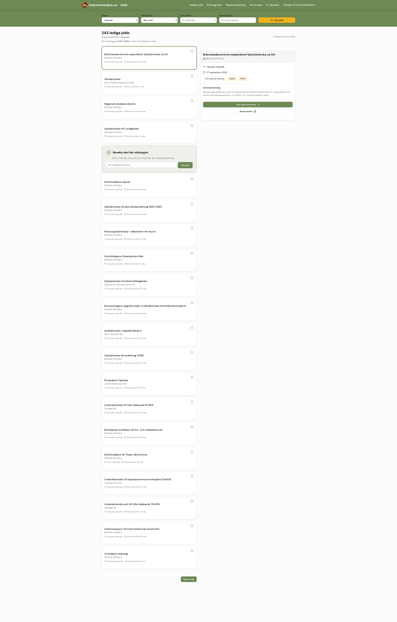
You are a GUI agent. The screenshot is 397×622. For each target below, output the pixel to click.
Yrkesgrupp (146, 15)
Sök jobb (278, 20)
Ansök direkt (246, 111)
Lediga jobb (196, 5)
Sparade (274, 5)
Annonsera (255, 5)
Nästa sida (188, 579)
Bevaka (185, 165)
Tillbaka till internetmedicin (299, 5)
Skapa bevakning (236, 5)
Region (105, 15)
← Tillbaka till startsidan (283, 36)
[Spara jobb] (192, 51)
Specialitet (185, 15)
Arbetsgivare (214, 5)
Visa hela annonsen (246, 104)
